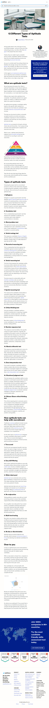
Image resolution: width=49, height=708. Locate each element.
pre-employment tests (18, 489)
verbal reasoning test (21, 266)
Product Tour (16, 674)
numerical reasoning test (10, 250)
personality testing (15, 134)
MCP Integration (17, 683)
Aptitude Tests (17, 689)
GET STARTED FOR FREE (37, 647)
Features (15, 679)
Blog (37, 677)
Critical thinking (17, 409)
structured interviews (15, 59)
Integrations (16, 681)
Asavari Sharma (21, 39)
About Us (38, 674)
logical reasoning (12, 199)
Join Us (37, 675)
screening (12, 423)
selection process (18, 428)
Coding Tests (16, 691)
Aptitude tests (7, 124)
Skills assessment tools (30, 674)
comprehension (20, 228)
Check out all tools (29, 697)
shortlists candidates (9, 280)
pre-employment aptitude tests (18, 73)
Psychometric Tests (18, 693)
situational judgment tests (10, 389)
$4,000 (6, 66)
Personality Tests (17, 695)
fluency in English (22, 236)
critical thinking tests (19, 320)
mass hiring (23, 486)
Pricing (15, 677)
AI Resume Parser (17, 685)
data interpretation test (13, 372)
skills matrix (8, 466)
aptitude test (18, 434)
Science (15, 675)
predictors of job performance (16, 109)
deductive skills (23, 199)
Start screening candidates (40, 75)
